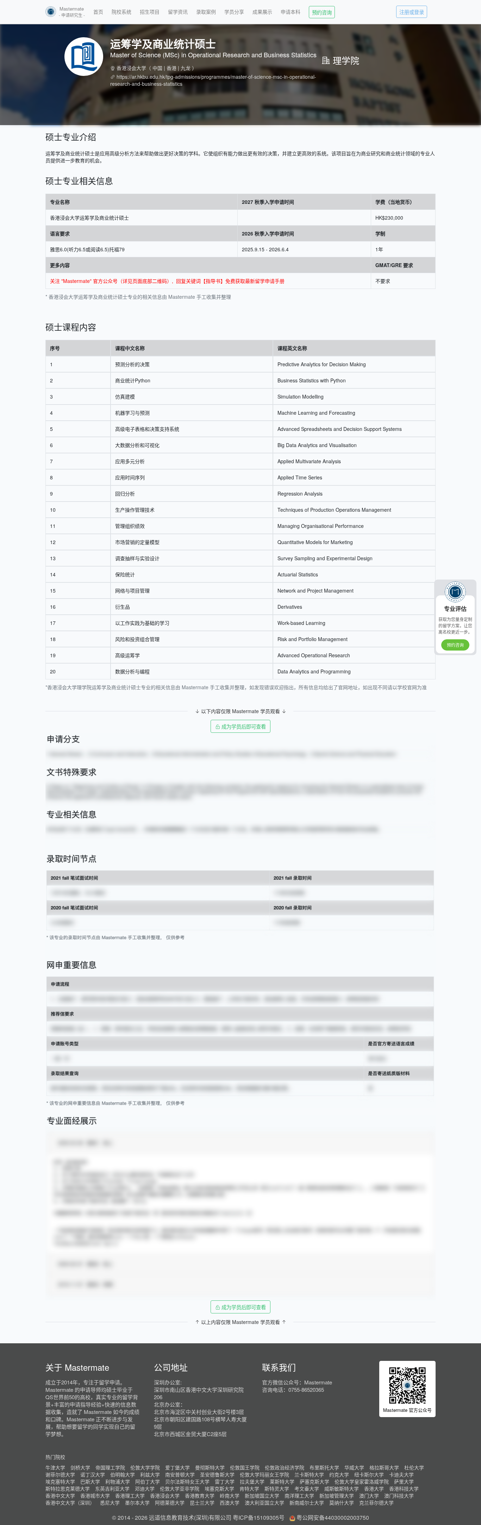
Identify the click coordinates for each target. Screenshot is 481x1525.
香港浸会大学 (131, 67)
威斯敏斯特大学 (341, 1488)
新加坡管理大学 (336, 1495)
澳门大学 (369, 1495)
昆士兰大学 (202, 1502)
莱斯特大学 (282, 1481)
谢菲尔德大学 (60, 1474)
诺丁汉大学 (92, 1474)
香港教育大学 (199, 1495)
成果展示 (262, 11)
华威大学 (354, 1467)
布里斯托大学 (324, 1467)
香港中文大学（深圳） (70, 1502)
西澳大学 (229, 1502)
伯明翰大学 (122, 1474)
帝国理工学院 (110, 1467)
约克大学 (339, 1474)
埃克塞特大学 (60, 1481)
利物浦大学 (117, 1481)
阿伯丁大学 (147, 1481)
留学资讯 (178, 11)
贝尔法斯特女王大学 (187, 1481)
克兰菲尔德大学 (376, 1502)
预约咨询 (322, 12)
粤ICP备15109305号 (259, 1517)
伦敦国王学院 (245, 1467)
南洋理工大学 (299, 1495)
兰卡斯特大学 (309, 1474)
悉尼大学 (110, 1502)
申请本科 (290, 11)
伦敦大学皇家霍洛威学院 (362, 1481)
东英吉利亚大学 (112, 1488)
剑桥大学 (80, 1467)
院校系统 (121, 11)
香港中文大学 (60, 1495)
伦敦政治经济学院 (284, 1467)
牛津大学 (55, 1467)
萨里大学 (404, 1481)
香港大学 (374, 1488)
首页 (98, 11)
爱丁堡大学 (177, 1467)
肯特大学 (249, 1488)
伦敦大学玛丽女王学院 (264, 1474)
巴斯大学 (90, 1481)
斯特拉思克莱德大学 (67, 1488)
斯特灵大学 (276, 1488)
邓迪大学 (145, 1488)
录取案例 (206, 11)
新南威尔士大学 (306, 1502)
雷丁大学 (225, 1481)
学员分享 (234, 11)
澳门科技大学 (399, 1495)
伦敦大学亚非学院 (179, 1488)
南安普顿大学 (180, 1474)
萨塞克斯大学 (314, 1481)
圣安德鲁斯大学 (217, 1474)
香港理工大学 (130, 1495)
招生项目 (150, 11)
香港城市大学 (95, 1495)
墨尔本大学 (137, 1502)
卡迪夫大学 (401, 1474)
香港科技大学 (404, 1488)
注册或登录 (411, 11)
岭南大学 (229, 1495)
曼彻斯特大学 (210, 1467)
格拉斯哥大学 (384, 1467)
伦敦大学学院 (145, 1467)
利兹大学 (150, 1474)
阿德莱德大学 (170, 1502)
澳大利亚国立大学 (264, 1502)
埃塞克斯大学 (219, 1488)
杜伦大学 (414, 1467)
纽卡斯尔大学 (369, 1474)
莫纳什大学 (341, 1502)
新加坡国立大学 (262, 1495)
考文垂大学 (306, 1488)
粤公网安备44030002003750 (332, 1517)
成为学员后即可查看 (243, 726)
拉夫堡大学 (252, 1481)
